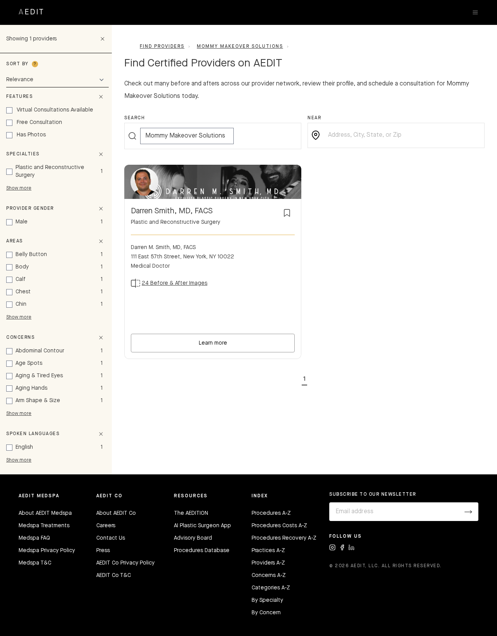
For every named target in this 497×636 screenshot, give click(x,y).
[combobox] (402, 135)
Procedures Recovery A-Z (284, 538)
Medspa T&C (35, 563)
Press (103, 550)
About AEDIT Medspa (45, 513)
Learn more (213, 343)
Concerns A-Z (269, 575)
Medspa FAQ (34, 538)
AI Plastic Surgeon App (202, 525)
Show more (18, 188)
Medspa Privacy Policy (47, 550)
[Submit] (468, 511)
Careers (105, 525)
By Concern (266, 612)
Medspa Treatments (44, 525)
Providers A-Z (268, 563)
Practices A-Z (268, 550)
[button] (304, 377)
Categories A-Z (271, 588)
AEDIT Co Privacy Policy (125, 563)
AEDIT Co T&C (113, 575)
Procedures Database (201, 550)
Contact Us (110, 538)
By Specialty (267, 600)
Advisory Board (193, 538)
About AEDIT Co (116, 513)
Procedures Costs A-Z (279, 525)
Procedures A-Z (271, 513)
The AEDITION (191, 513)
